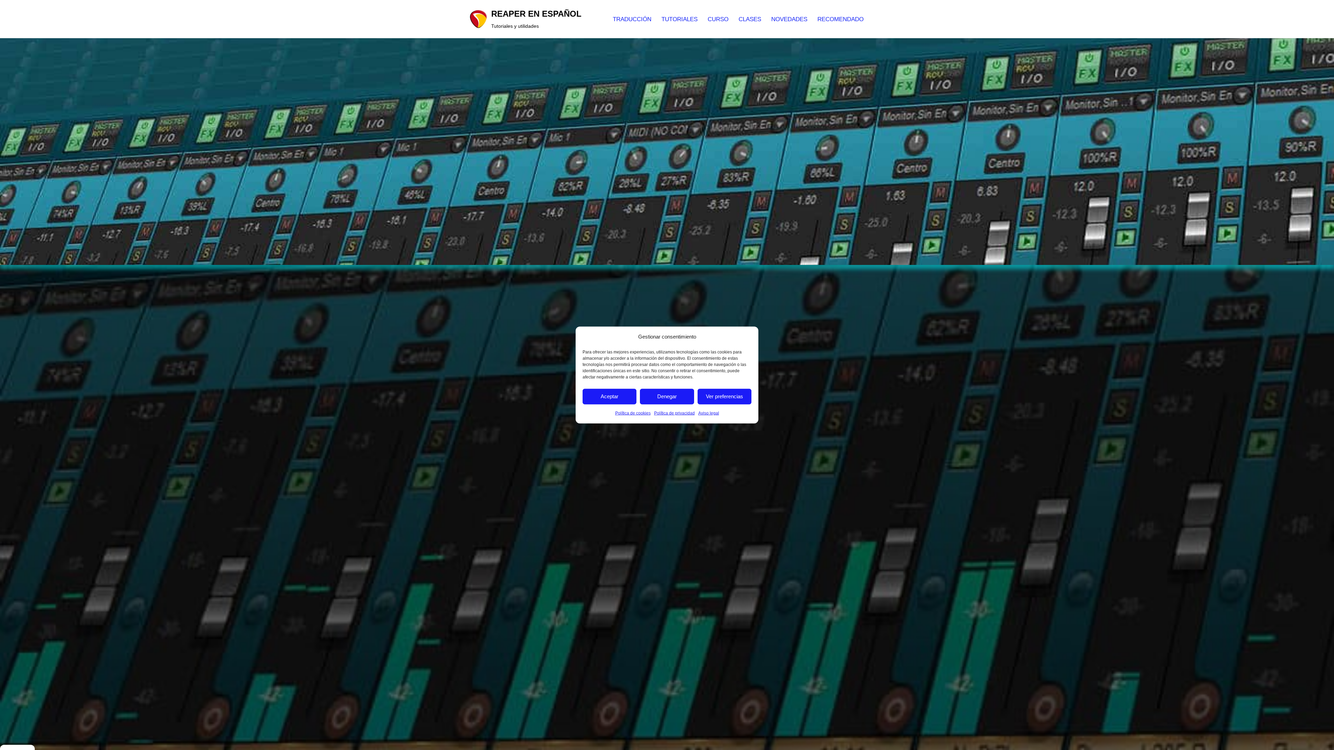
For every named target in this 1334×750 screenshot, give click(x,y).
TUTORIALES (679, 19)
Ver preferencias (724, 396)
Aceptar (609, 396)
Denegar (667, 396)
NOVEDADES (789, 19)
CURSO (718, 19)
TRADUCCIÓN (632, 19)
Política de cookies (633, 413)
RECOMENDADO (840, 19)
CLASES (750, 19)
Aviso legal (708, 413)
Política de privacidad (674, 413)
